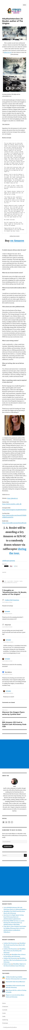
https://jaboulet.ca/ (12, 498)
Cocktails (4, 1010)
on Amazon (17, 240)
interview (15, 582)
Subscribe (8, 846)
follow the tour (7, 52)
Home (4, 1003)
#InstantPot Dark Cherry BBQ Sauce (15, 981)
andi (5, 581)
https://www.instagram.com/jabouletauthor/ (14, 509)
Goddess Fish (10, 582)
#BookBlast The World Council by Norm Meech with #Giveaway (14, 945)
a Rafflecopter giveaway (8, 560)
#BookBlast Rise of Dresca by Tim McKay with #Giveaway (14, 950)
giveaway (4, 582)
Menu (24, 4)
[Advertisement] (14, 753)
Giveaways (5, 1023)
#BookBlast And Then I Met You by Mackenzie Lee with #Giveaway (15, 960)
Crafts (3, 1016)
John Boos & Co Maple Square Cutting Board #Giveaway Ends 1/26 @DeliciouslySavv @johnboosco (14, 917)
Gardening (5, 1019)
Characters (16, 581)
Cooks (4, 1013)
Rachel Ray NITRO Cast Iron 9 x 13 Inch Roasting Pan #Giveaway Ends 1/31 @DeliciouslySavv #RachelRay (14, 922)
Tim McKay (7, 954)
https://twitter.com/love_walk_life (11, 504)
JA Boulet (7, 611)
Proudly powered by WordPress (10, 1027)
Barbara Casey (7, 964)
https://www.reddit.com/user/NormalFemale (14, 523)
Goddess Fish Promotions (12, 600)
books (21, 581)
